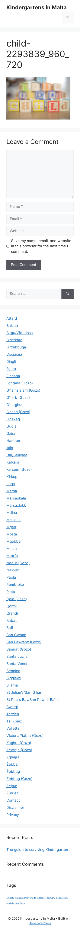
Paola (11, 577)
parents (41, 898)
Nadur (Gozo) (18, 563)
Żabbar (12, 764)
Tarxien (12, 714)
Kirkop (11, 477)
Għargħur (14, 405)
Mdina (11, 512)
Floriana (13, 376)
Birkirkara (14, 340)
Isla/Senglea (16, 455)
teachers (20, 903)
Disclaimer (15, 807)
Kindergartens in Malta (36, 7)
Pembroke (15, 584)
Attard (11, 318)
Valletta (12, 728)
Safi (9, 628)
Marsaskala (16, 498)
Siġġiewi (13, 678)
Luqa (10, 484)
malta (33, 898)
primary (51, 898)
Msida (11, 548)
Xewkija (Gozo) (19, 750)
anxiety (10, 898)
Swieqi (12, 707)
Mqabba (13, 541)
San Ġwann (16, 635)
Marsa (11, 491)
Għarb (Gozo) (18, 397)
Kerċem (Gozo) (19, 469)
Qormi (11, 606)
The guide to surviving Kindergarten (37, 849)
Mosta (11, 534)
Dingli (11, 361)
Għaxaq (13, 419)
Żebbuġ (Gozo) (19, 779)
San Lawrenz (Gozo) (23, 642)
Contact (13, 800)
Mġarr (11, 527)
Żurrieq (12, 793)
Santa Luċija (17, 656)
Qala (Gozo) (16, 599)
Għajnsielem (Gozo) (23, 390)
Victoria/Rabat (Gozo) (25, 735)
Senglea (13, 671)
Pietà (10, 592)
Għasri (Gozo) (18, 412)
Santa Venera (18, 664)
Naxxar (12, 570)
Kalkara (12, 462)
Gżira (10, 433)
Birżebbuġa (16, 347)
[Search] (67, 294)
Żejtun (11, 786)
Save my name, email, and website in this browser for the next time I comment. (41, 246)
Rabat (11, 620)
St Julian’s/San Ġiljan (24, 692)
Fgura (11, 369)
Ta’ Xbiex (14, 721)
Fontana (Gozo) (19, 383)
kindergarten (22, 898)
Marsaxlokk (16, 505)
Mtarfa (12, 556)
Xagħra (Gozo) (18, 743)
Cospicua (14, 354)
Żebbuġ (13, 771)
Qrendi (12, 613)
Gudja (11, 426)
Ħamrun (13, 441)
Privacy (12, 815)
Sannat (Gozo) (18, 649)
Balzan (12, 325)
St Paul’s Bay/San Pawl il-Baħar (33, 700)
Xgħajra (12, 757)
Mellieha (13, 520)
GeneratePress (40, 923)
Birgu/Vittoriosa (19, 333)
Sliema (12, 685)
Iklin (9, 448)
